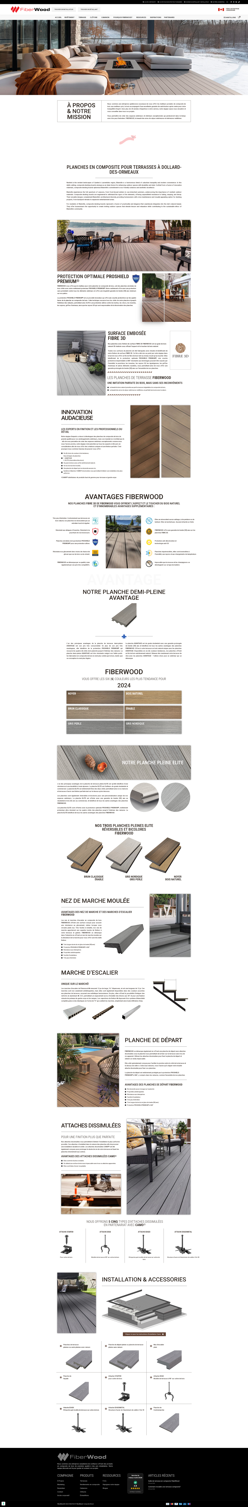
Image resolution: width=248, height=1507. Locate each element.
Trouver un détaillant (89, 9)
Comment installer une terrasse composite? (164, 1487)
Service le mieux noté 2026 (135, 1476)
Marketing (61, 1484)
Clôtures (83, 1492)
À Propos (60, 1481)
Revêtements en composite (90, 1484)
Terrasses (83, 1481)
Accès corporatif (63, 1495)
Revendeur (61, 1488)
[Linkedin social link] (236, 2)
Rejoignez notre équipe (111, 1484)
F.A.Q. (105, 1481)
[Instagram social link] (233, 2)
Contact (60, 1492)
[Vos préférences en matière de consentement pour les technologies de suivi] (3, 1503)
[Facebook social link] (231, 2)
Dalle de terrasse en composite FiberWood (163, 1481)
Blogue (105, 1488)
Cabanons (83, 1488)
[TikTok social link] (239, 2)
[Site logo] (30, 9)
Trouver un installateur (63, 9)
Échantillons (84, 1495)
